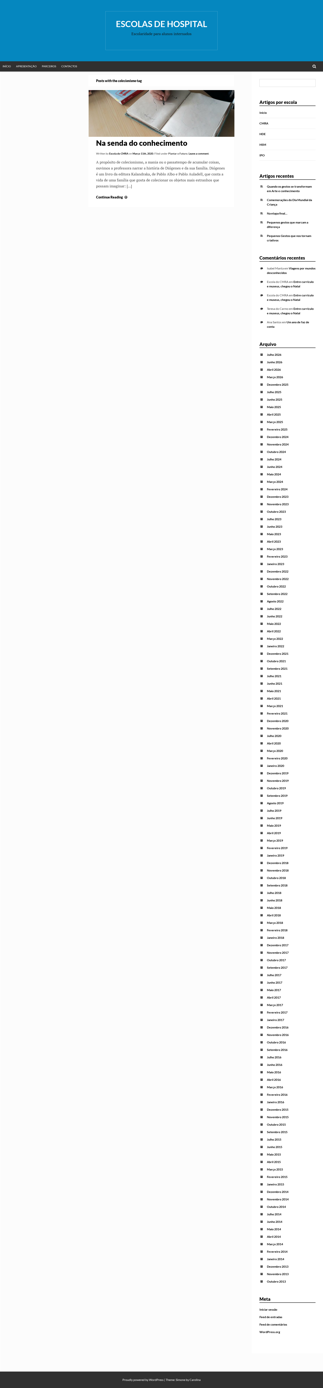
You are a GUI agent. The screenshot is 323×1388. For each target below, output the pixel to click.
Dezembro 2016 (277, 1027)
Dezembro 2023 (277, 496)
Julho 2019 (274, 810)
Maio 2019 (274, 825)
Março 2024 (275, 481)
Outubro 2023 (276, 511)
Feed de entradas (270, 1317)
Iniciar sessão (268, 1309)
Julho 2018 (274, 893)
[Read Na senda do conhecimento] (161, 135)
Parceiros (49, 66)
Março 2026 (275, 377)
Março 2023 (275, 549)
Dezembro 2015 (277, 1109)
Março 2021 (275, 706)
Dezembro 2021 (277, 653)
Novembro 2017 (278, 952)
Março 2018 (275, 922)
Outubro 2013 (276, 1281)
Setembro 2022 (277, 594)
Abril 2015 (274, 1162)
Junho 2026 (274, 362)
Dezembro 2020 (277, 721)
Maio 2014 (274, 1229)
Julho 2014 (274, 1214)
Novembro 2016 (278, 1035)
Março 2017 (275, 1005)
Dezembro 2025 (277, 384)
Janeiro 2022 (275, 646)
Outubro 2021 (276, 661)
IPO (262, 155)
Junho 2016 (274, 1064)
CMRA (263, 123)
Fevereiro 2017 (277, 1012)
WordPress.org (269, 1332)
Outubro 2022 (276, 586)
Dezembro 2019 (277, 773)
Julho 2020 (274, 736)
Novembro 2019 (278, 780)
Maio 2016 (274, 1072)
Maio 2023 (274, 534)
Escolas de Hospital (161, 24)
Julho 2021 (274, 676)
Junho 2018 (274, 900)
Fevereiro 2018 (277, 930)
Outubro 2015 (276, 1124)
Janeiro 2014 (275, 1259)
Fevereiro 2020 (277, 758)
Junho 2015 (274, 1147)
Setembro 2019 (277, 795)
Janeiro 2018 (275, 937)
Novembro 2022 (278, 579)
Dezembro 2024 (277, 437)
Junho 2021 (274, 683)
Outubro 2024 (276, 452)
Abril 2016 (274, 1079)
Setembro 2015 (277, 1132)
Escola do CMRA (118, 153)
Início (7, 66)
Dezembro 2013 (277, 1266)
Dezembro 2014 (277, 1191)
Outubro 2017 (276, 960)
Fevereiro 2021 (277, 713)
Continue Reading (112, 197)
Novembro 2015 (278, 1117)
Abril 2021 (274, 698)
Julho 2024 (274, 459)
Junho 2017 (274, 982)
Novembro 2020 (278, 728)
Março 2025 (275, 422)
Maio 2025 (274, 407)
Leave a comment (199, 153)
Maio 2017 (274, 990)
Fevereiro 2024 (277, 489)
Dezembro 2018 (277, 863)
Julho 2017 (274, 975)
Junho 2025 (274, 399)
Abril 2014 (274, 1236)
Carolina (195, 1379)
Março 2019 (275, 840)
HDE (262, 134)
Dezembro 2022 (277, 571)
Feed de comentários (273, 1324)
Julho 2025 (274, 392)
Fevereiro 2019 (277, 848)
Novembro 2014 (278, 1199)
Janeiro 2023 (275, 564)
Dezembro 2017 (277, 945)
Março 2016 (275, 1087)
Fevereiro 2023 (277, 556)
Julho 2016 (274, 1057)
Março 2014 (275, 1244)
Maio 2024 (274, 474)
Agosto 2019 (275, 803)
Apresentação (26, 66)
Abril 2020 (274, 743)
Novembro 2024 (278, 444)
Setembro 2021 (277, 668)
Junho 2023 (274, 526)
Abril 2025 (274, 414)
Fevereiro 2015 (277, 1177)
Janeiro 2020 (275, 765)
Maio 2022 (274, 623)
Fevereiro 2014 (277, 1251)
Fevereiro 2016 (277, 1094)
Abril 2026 (274, 369)
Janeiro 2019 (275, 855)
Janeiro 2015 (275, 1184)
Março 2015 (275, 1169)
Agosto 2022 (275, 601)
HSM (262, 144)
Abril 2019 (274, 833)
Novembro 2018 (278, 870)
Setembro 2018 (277, 885)
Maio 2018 (274, 907)
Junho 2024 (274, 466)
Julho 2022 (274, 608)
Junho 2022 (274, 616)
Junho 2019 (274, 818)
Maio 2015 (274, 1154)
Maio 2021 (274, 691)
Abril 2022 (274, 631)
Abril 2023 (274, 541)
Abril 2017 (274, 997)
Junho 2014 (274, 1221)
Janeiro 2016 (275, 1102)
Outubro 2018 (276, 878)
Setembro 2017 (277, 967)
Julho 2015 (274, 1139)
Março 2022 (275, 638)
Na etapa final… (277, 213)
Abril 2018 (274, 915)
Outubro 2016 (276, 1042)
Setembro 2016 (277, 1049)
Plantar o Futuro (177, 153)
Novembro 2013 (278, 1274)
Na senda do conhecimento (141, 142)
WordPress (156, 1379)
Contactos (69, 66)
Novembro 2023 (278, 504)
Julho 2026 (274, 354)
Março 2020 (275, 750)
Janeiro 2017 (275, 1020)
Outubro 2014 (276, 1206)
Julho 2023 (274, 519)
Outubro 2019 (276, 788)
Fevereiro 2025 (277, 429)
